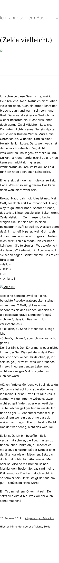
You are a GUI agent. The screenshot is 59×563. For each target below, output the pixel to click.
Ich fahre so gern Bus (22, 17)
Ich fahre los (46, 518)
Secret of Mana (32, 526)
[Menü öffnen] (57, 18)
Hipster (4, 526)
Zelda (47, 526)
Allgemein (31, 518)
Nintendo (16, 526)
